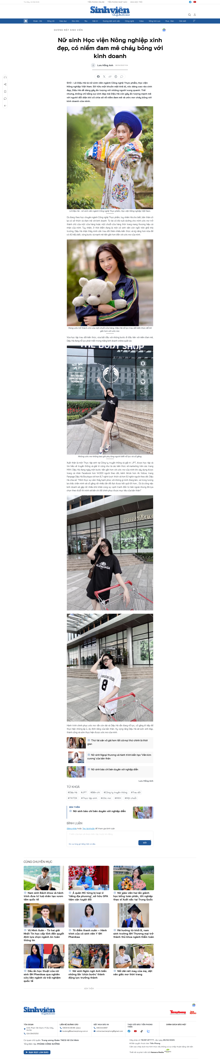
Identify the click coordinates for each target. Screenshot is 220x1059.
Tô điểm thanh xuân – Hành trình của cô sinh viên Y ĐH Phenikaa (87, 933)
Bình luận (5, 98)
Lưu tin (5, 91)
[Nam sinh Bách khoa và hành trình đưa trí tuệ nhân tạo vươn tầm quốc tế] (44, 878)
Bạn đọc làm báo (38, 1052)
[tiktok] (143, 1031)
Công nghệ (129, 21)
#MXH (118, 798)
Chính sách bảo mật (176, 1024)
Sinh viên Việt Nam (39, 1011)
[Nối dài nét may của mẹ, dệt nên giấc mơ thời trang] (133, 956)
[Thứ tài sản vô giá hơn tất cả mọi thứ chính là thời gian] (76, 743)
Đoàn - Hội (37, 21)
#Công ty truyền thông (115, 792)
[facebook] (190, 2)
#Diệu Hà (72, 792)
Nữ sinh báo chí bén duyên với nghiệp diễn (114, 769)
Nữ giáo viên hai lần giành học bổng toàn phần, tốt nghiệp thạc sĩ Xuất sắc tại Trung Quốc (133, 896)
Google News (164, 30)
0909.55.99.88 (69, 1028)
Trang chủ (26, 21)
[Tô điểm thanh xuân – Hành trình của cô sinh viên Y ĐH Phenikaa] (88, 915)
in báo (115, 76)
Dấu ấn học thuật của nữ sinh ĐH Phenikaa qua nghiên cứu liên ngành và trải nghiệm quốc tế (42, 975)
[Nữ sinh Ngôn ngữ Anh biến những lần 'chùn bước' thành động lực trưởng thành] (88, 956)
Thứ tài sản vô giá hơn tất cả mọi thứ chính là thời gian (117, 742)
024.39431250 (32, 1033)
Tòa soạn (28, 1024)
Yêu (85, 21)
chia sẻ (98, 76)
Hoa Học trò (136, 2)
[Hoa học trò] (193, 1012)
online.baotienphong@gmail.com (109, 1031)
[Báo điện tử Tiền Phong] (178, 1012)
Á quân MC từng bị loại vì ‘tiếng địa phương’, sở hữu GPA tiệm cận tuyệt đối (88, 896)
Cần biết (182, 21)
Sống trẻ (50, 21)
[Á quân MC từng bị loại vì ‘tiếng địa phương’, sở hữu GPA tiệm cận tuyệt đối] (88, 878)
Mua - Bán (170, 21)
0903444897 (102, 1028)
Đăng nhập (72, 828)
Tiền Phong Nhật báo (117, 2)
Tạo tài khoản (88, 828)
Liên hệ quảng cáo (69, 1024)
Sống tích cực (154, 21)
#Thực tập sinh (89, 798)
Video (141, 21)
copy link (110, 76)
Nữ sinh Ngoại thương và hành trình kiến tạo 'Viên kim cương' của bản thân (119, 756)
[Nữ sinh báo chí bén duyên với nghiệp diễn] (76, 772)
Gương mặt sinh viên (111, 21)
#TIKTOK (72, 798)
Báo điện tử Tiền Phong (110, 11)
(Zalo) (78, 1028)
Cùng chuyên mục (38, 862)
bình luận (121, 76)
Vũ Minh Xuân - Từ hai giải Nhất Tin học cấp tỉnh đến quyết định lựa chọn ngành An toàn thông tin (44, 935)
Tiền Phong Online (96, 2)
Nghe (5, 77)
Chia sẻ (5, 84)
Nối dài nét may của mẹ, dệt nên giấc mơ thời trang (132, 972)
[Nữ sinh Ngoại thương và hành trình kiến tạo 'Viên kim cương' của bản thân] (76, 757)
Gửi (145, 843)
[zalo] (150, 1031)
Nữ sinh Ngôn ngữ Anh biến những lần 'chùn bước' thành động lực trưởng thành (87, 974)
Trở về (5, 105)
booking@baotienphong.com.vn (75, 1031)
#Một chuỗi (130, 798)
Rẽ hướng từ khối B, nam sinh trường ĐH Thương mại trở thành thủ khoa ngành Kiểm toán (133, 933)
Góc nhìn (75, 21)
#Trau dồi (136, 792)
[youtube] (194, 2)
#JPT (84, 792)
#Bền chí (95, 792)
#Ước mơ (106, 798)
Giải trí (95, 21)
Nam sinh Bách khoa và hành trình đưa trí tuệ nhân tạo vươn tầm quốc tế (43, 896)
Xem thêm (194, 21)
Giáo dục (63, 21)
